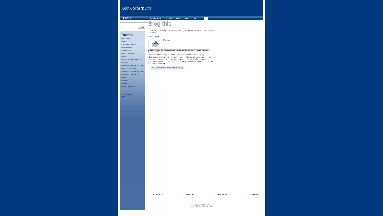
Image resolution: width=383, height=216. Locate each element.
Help (123, 97)
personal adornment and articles (133, 65)
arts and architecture (129, 68)
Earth (124, 41)
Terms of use (254, 194)
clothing (125, 62)
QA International (156, 18)
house (124, 56)
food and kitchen (128, 53)
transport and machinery (130, 74)
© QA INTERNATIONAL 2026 (201, 206)
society (124, 83)
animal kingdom (127, 47)
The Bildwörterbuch (173, 18)
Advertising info (157, 194)
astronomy (126, 38)
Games (186, 18)
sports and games (128, 86)
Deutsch (127, 18)
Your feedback (127, 95)
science (125, 80)
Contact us (190, 194)
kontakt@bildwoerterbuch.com (189, 61)
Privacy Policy (221, 194)
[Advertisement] (206, 8)
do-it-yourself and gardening (132, 59)
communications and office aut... (133, 71)
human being (127, 50)
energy (124, 77)
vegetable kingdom (129, 44)
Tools (195, 18)
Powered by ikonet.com (201, 204)
